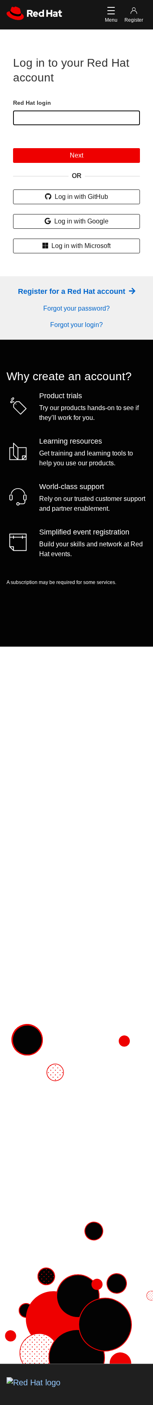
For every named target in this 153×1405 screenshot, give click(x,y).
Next (76, 155)
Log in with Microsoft (80, 245)
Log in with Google (81, 221)
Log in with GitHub (80, 196)
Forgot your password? (76, 308)
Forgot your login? (76, 324)
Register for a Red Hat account (72, 291)
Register (133, 20)
